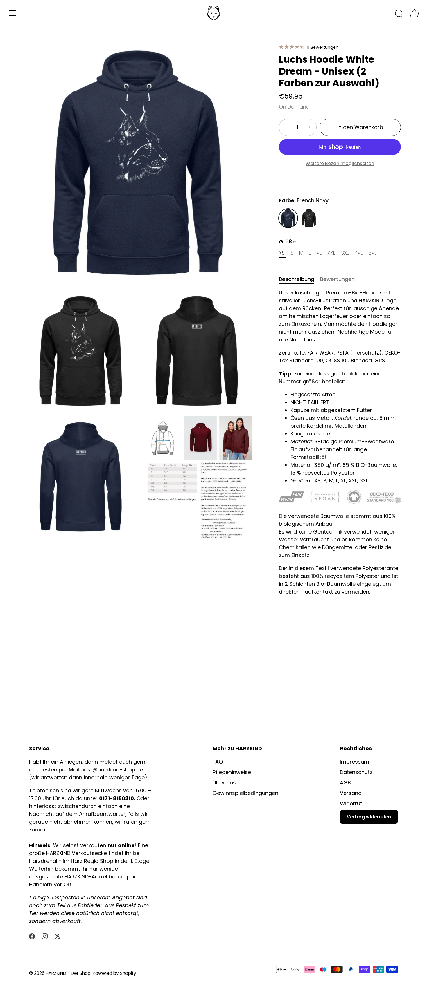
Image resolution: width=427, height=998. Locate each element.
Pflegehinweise (232, 772)
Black (309, 218)
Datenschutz (356, 772)
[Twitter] (57, 935)
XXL (331, 253)
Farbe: (304, 200)
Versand (351, 793)
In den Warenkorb (360, 127)
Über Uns (224, 782)
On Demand (294, 106)
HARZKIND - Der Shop (68, 973)
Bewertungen (337, 279)
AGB (345, 782)
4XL (359, 253)
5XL (372, 253)
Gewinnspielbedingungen (245, 793)
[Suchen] (399, 14)
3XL (345, 253)
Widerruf (351, 803)
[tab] (299, 279)
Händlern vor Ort (50, 884)
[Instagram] (45, 935)
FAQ (218, 761)
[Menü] (12, 13)
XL (319, 253)
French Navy (288, 218)
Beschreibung (296, 279)
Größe (287, 241)
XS (282, 253)
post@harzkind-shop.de (111, 769)
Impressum (354, 761)
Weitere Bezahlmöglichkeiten (340, 163)
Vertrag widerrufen (369, 817)
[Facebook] (32, 935)
